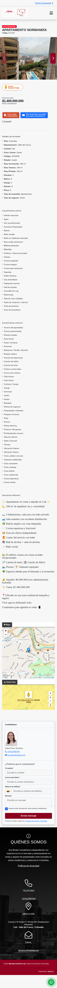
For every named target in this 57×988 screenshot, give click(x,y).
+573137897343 (13, 752)
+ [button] (6, 630)
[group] (28, 58)
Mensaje (8, 796)
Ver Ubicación (24, 700)
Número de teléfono (13, 787)
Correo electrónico (12, 777)
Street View (13, 87)
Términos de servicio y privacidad (36, 821)
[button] (2, 66)
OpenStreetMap (49, 677)
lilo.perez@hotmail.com (16, 755)
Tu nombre (9, 768)
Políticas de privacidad (28, 866)
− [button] (6, 634)
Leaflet (34, 677)
